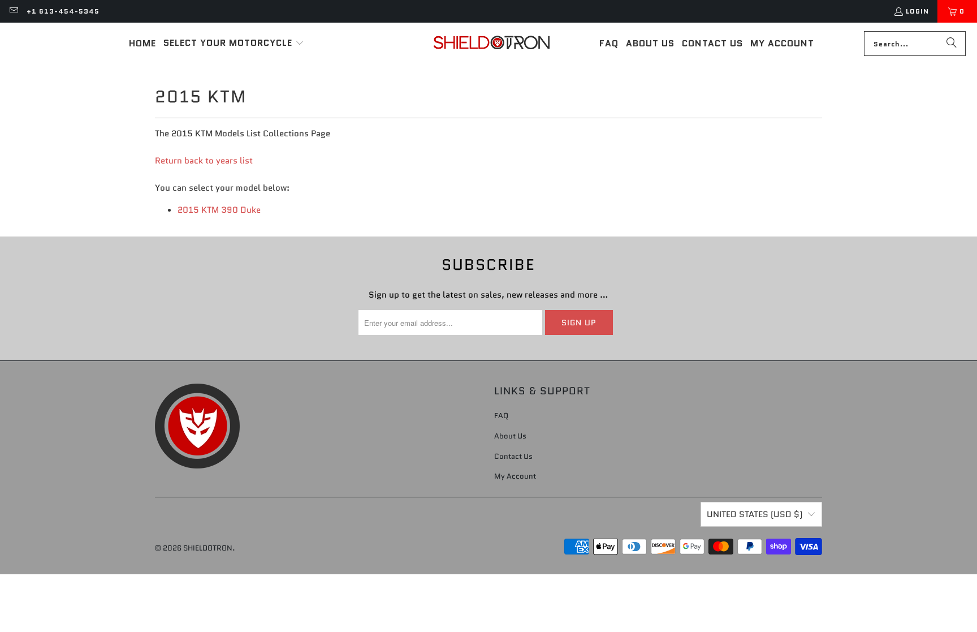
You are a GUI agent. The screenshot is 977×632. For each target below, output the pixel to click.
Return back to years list (204, 160)
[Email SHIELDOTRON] (13, 11)
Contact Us (513, 456)
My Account (515, 476)
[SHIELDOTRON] (492, 43)
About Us (510, 436)
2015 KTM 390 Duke (219, 210)
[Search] (951, 43)
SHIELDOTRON (207, 548)
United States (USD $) (754, 514)
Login (917, 11)
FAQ (501, 415)
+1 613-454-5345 (63, 11)
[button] (233, 43)
